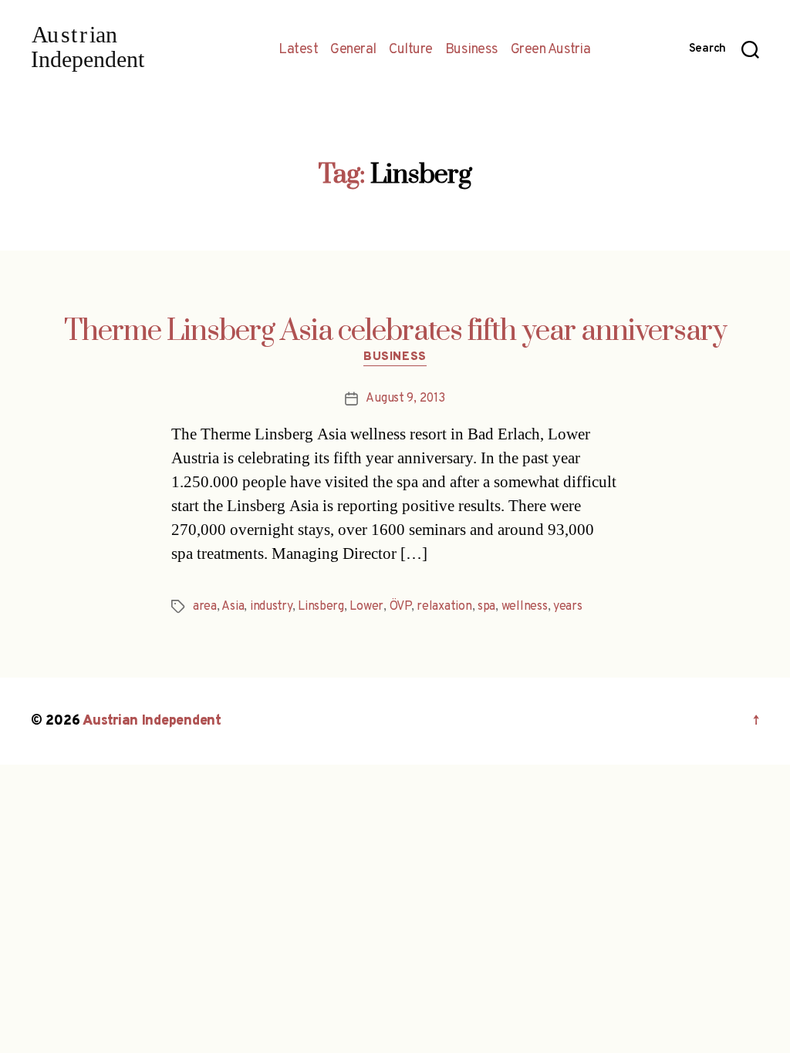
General (353, 50)
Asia (232, 606)
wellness (524, 606)
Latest (298, 50)
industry (271, 606)
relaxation (444, 606)
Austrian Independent (152, 721)
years (567, 606)
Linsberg (321, 606)
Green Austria (551, 50)
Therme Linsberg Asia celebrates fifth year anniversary (395, 331)
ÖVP (400, 606)
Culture (411, 50)
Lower (366, 606)
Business (471, 50)
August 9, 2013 (405, 398)
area (205, 606)
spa (486, 606)
